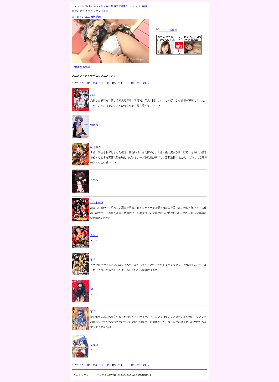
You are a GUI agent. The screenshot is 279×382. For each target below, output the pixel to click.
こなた (94, 344)
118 (95, 83)
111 (139, 83)
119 (88, 83)
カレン (94, 235)
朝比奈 (94, 124)
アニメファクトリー (99, 11)
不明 (92, 259)
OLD (146, 83)
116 (107, 83)
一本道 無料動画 (81, 67)
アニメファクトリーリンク (88, 374)
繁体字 (115, 6)
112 (132, 83)
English (105, 6)
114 (120, 83)
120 (82, 83)
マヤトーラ (96, 202)
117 (101, 83)
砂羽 (92, 95)
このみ (94, 180)
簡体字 (124, 6)
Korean (133, 6)
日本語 (143, 6)
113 (126, 83)
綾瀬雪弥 (95, 147)
